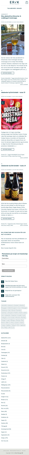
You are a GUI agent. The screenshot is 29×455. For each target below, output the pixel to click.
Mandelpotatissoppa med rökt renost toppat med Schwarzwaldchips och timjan (16, 286)
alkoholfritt (17, 78)
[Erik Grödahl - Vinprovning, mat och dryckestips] (14, 2)
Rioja (21, 81)
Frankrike (15, 79)
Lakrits (3, 382)
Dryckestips (4, 373)
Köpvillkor (6, 450)
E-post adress (5, 258)
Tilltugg (3, 426)
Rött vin (24, 81)
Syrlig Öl (7, 83)
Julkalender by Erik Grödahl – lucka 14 (13, 166)
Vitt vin (10, 327)
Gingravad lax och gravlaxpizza (13, 290)
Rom (2, 402)
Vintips (21, 83)
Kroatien (20, 315)
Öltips (10, 156)
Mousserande (4, 391)
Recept (3, 399)
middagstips (3, 81)
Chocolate (13, 223)
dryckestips (4, 312)
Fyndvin (21, 312)
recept (18, 81)
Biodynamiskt (4, 343)
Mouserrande (4, 388)
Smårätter (3, 417)
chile (9, 310)
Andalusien (10, 305)
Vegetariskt (4, 435)
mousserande (11, 317)
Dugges (5, 79)
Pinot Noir (23, 317)
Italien (18, 79)
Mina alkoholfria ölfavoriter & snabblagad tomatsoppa (11, 17)
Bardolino (22, 78)
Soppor (3, 420)
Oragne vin (4, 396)
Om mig (24, 450)
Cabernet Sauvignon (12, 308)
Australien (16, 305)
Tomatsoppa (12, 83)
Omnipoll (15, 81)
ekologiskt (10, 312)
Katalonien (14, 315)
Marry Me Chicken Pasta (11, 281)
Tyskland (14, 325)
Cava (19, 308)
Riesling (18, 320)
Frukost (3, 376)
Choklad (17, 223)
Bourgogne (4, 308)
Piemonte (18, 317)
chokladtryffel (14, 154)
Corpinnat (3, 361)
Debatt (3, 364)
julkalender (7, 315)
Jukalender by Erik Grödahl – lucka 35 (13, 92)
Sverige (19, 156)
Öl (1, 90)
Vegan (2, 432)
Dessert (19, 154)
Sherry (12, 322)
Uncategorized (5, 429)
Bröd (2, 346)
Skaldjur (3, 414)
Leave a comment (24, 84)
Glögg (2, 379)
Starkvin (22, 322)
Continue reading (7, 73)
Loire (25, 79)
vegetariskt (17, 83)
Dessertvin (19, 310)
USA (18, 325)
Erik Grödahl (20, 22)
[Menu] (2, 3)
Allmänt (3, 340)
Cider (2, 358)
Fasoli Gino (10, 79)
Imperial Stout (4, 156)
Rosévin (3, 322)
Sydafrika (8, 325)
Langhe (21, 79)
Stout (16, 156)
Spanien (3, 83)
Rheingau (13, 320)
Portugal (3, 320)
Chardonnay (4, 310)
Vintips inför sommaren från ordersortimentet (12, 295)
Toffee (11, 225)
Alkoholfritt (4, 14)
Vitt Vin (3, 441)
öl (11, 81)
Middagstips (4, 385)
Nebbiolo (9, 81)
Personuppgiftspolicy (15, 450)
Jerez (3, 315)
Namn (3, 264)
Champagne (24, 308)
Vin (2, 327)
